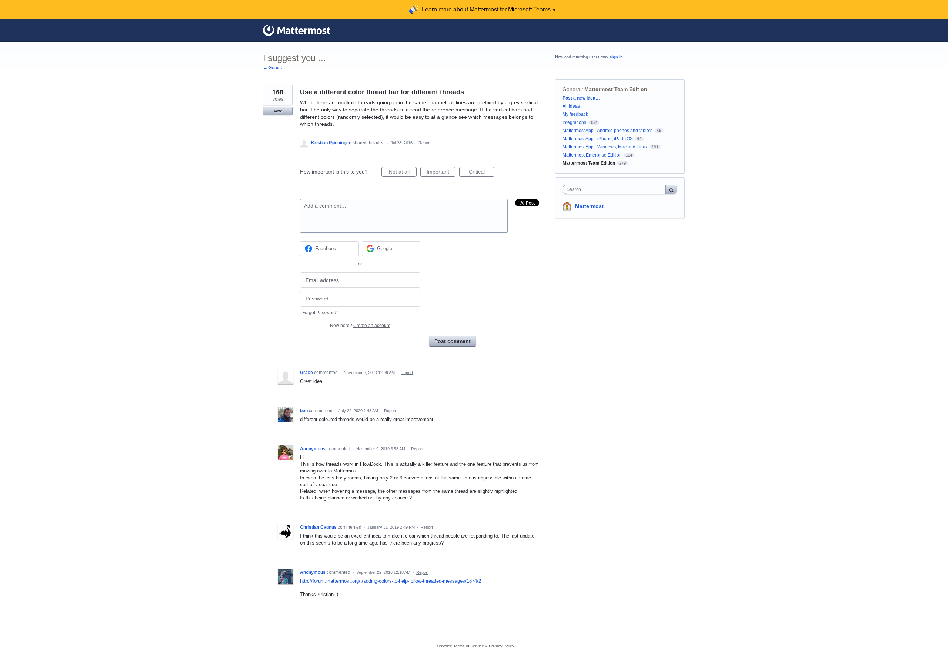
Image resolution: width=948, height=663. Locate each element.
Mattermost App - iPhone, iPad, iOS (598, 138)
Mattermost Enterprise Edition (593, 155)
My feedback (575, 114)
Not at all (403, 173)
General (572, 89)
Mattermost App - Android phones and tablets (607, 130)
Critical (481, 173)
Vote (278, 111)
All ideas (571, 106)
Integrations (574, 122)
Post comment (452, 341)
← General (274, 67)
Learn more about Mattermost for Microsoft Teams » (488, 9)
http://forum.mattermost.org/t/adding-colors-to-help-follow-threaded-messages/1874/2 (390, 581)
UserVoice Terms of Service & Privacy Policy (474, 646)
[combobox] (616, 189)
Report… (426, 143)
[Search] (671, 189)
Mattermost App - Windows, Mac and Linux (605, 146)
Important (441, 173)
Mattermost (589, 206)
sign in (616, 57)
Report (407, 372)
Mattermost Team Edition (615, 89)
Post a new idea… (581, 98)
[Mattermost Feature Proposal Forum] (296, 30)
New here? (360, 325)
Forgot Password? (320, 312)
